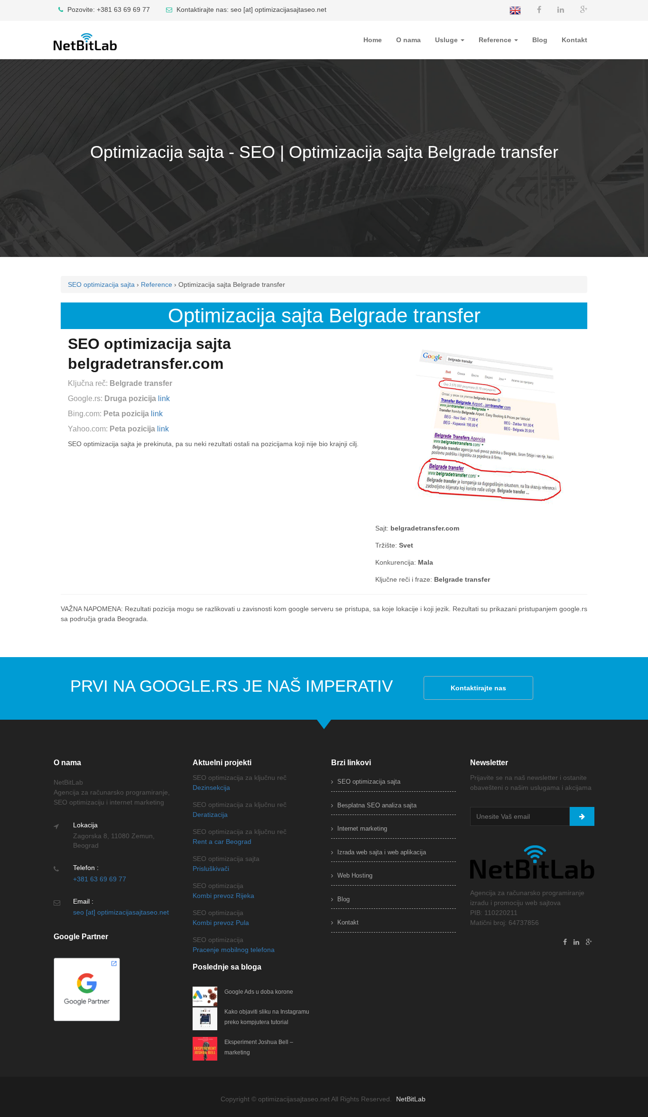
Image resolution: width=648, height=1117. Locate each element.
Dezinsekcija (211, 787)
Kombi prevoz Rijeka (223, 895)
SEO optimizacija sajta (367, 781)
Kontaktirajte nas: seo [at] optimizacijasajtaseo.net (250, 9)
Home (372, 40)
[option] (324, 154)
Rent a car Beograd (222, 841)
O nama (408, 40)
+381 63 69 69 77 (99, 879)
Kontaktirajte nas (478, 688)
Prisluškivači (211, 868)
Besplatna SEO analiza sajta (376, 805)
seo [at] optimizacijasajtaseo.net (121, 912)
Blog (539, 40)
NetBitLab (411, 1099)
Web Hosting (353, 875)
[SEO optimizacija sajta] (92, 33)
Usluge (447, 40)
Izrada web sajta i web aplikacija (380, 852)
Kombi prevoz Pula (221, 922)
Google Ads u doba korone (258, 992)
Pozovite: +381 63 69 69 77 (107, 9)
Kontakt (574, 40)
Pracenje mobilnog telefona (234, 949)
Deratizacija (210, 814)
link (164, 398)
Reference (496, 40)
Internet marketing (361, 828)
